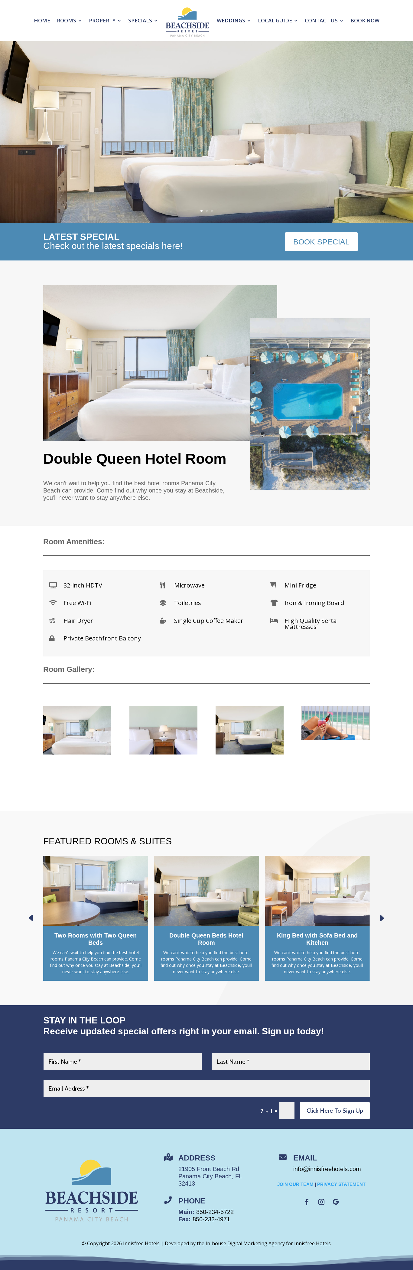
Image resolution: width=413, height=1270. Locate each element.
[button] (382, 918)
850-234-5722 (215, 1212)
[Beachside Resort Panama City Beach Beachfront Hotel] (335, 738)
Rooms (66, 20)
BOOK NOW (364, 20)
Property (102, 20)
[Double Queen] (250, 753)
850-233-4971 (211, 1219)
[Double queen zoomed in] (77, 753)
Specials (140, 20)
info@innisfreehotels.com (327, 1169)
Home (42, 20)
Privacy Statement (341, 1184)
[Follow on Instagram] (321, 1202)
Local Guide (275, 20)
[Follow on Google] (336, 1202)
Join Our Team (295, 1184)
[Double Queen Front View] (163, 753)
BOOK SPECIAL (321, 241)
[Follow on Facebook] (307, 1202)
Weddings (231, 20)
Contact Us (321, 20)
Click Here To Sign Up (335, 1110)
